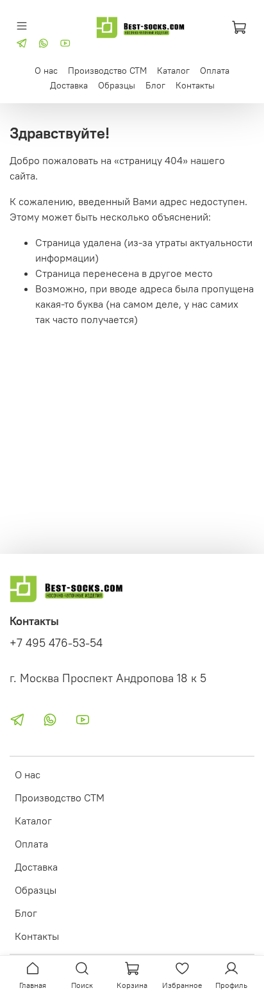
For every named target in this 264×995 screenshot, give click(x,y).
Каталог (173, 70)
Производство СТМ (107, 70)
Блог (155, 85)
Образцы (116, 85)
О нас (46, 70)
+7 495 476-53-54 (56, 643)
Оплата (214, 70)
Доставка (69, 85)
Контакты (195, 85)
